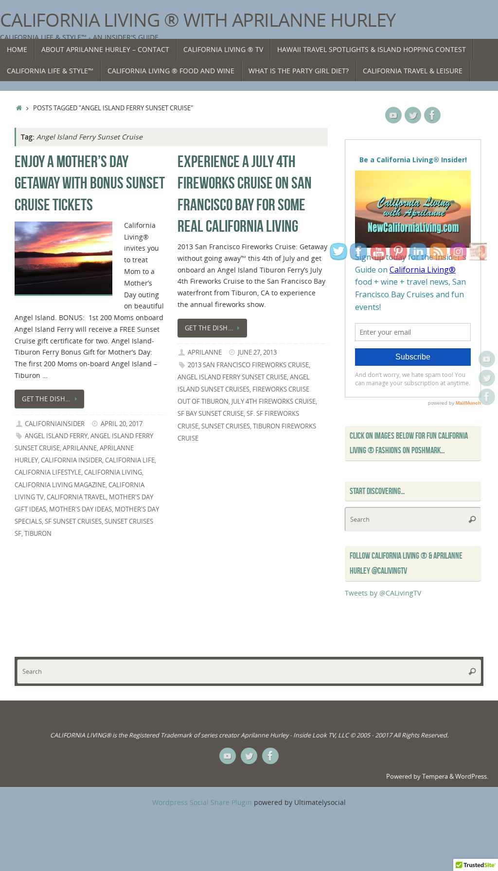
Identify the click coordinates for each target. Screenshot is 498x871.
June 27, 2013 (257, 352)
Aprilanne (80, 448)
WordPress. (471, 776)
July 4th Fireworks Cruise (273, 401)
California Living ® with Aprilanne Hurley (197, 20)
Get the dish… (46, 399)
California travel (76, 497)
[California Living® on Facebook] (487, 397)
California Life (130, 460)
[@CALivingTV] (487, 378)
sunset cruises (225, 426)
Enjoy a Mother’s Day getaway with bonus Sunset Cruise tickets (90, 183)
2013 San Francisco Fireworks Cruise (248, 365)
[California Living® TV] (487, 359)
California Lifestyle (48, 472)
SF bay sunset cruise (211, 414)
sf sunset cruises (73, 521)
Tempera (435, 776)
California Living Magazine (60, 485)
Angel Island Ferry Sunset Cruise (232, 377)
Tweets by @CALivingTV (383, 593)
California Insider (71, 460)
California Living (113, 472)
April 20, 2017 (121, 424)
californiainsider (55, 424)
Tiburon (38, 533)
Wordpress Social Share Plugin (203, 802)
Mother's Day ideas (80, 509)
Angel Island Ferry (56, 436)
